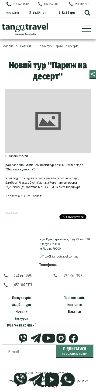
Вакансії (74, 311)
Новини (21, 311)
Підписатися (74, 351)
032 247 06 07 (21, 4)
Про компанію (75, 298)
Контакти (74, 305)
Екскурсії (21, 318)
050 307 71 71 (82, 4)
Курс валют (12, 12)
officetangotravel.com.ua (59, 256)
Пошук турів (21, 298)
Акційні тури (21, 305)
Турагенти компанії (21, 325)
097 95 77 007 (51, 4)
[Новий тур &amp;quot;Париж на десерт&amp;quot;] (25, 29)
